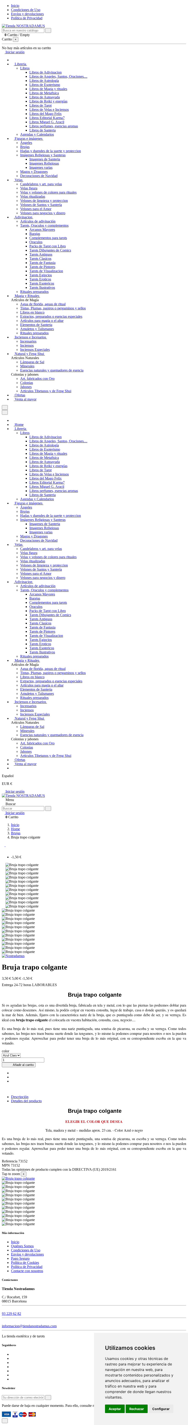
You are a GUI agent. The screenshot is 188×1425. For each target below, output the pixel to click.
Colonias (26, 383)
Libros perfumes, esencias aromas (53, 126)
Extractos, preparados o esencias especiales (51, 316)
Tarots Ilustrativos (42, 287)
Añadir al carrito (23, 1065)
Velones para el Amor (35, 209)
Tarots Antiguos (40, 254)
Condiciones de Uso (25, 10)
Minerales (27, 366)
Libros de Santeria (42, 130)
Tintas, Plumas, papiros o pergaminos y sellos (53, 308)
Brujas (25, 147)
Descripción (19, 1097)
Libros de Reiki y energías (48, 101)
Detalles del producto (26, 1101)
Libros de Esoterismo (44, 85)
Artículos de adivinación (37, 221)
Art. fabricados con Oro (37, 379)
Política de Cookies (25, 1263)
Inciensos (27, 345)
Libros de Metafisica (44, 93)
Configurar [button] (161, 1409)
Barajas (34, 234)
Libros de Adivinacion (45, 72)
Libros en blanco (32, 312)
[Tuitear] (12, 1077)
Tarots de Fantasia (42, 263)
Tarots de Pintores (42, 267)
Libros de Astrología (44, 81)
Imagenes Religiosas (44, 163)
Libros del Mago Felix (45, 114)
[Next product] (7, 845)
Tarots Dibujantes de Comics (50, 250)
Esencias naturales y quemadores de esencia (51, 370)
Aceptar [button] (115, 1409)
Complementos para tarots (48, 238)
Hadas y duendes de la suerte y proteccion (50, 151)
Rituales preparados (34, 292)
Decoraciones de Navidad (39, 176)
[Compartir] (12, 1073)
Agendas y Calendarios (37, 134)
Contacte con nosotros (27, 1271)
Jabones (26, 387)
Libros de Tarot (40, 105)
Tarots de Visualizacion (46, 271)
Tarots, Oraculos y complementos (44, 225)
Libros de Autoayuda (44, 97)
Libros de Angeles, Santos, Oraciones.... (58, 76)
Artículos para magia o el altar (42, 321)
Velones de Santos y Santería (41, 205)
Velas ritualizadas (32, 196)
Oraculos (35, 242)
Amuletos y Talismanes (37, 329)
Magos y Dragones (34, 172)
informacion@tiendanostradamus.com (29, 1326)
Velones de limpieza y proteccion (44, 201)
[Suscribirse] (48, 1397)
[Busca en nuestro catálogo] (48, 30)
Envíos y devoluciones (27, 14)
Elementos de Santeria (36, 325)
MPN (6, 1165)
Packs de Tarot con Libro (47, 246)
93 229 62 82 (11, 1314)
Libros (25, 68)
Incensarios (28, 341)
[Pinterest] (12, 1081)
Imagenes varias (41, 167)
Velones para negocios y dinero (42, 213)
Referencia (10, 1161)
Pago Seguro (20, 1258)
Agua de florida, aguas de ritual (43, 304)
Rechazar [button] (136, 1409)
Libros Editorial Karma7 (47, 118)
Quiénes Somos (22, 1246)
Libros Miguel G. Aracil (46, 122)
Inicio (15, 6)
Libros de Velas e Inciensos (49, 110)
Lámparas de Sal (32, 362)
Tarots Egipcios (40, 275)
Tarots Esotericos (41, 283)
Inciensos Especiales (35, 350)
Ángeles (26, 143)
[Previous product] (4, 845)
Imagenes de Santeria (44, 159)
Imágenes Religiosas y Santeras (43, 155)
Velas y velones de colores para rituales (48, 192)
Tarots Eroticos (40, 279)
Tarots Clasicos (40, 258)
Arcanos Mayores (42, 230)
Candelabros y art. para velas (41, 184)
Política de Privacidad (26, 18)
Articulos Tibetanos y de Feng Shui (45, 391)
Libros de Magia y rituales (48, 89)
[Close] (5, 412)
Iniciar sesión (15, 791)
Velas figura (28, 188)
